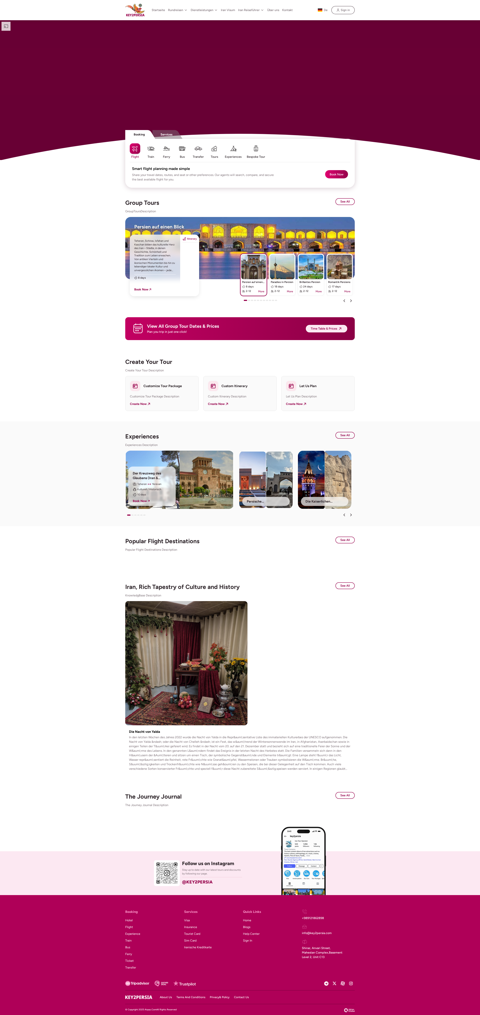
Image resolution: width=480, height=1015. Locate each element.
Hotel (129, 920)
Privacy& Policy (220, 997)
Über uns (273, 10)
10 (274, 302)
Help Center (251, 934)
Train (128, 940)
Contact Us (241, 997)
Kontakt (287, 10)
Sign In (247, 940)
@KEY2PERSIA (197, 882)
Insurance (190, 927)
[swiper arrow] (344, 515)
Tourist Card (192, 934)
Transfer (130, 967)
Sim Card (190, 940)
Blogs (246, 927)
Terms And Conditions (190, 997)
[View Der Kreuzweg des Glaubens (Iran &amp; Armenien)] (179, 480)
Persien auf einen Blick (159, 227)
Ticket (129, 961)
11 (277, 302)
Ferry (128, 954)
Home (247, 920)
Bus (127, 947)
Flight (129, 927)
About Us (166, 997)
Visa (187, 920)
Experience (132, 934)
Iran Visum (228, 10)
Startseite (158, 10)
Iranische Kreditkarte (198, 947)
